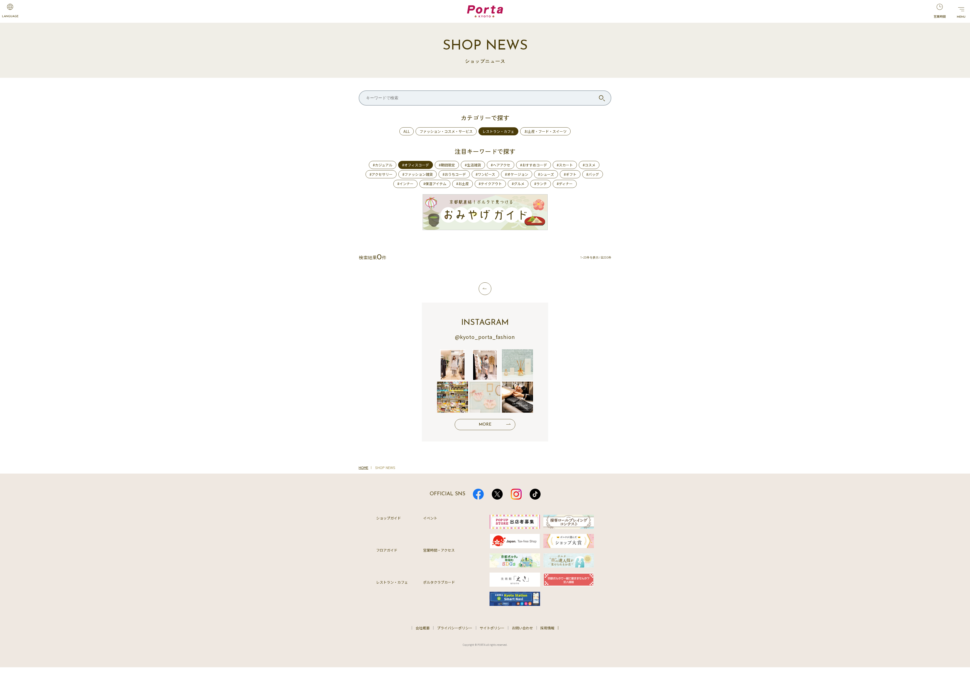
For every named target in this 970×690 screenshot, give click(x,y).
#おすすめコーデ (533, 164)
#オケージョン (516, 174)
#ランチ (540, 183)
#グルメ (518, 183)
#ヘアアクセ (500, 164)
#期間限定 (447, 164)
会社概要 (423, 628)
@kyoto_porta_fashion (485, 336)
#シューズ (546, 174)
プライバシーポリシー (454, 628)
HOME (363, 467)
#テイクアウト (490, 183)
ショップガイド (388, 518)
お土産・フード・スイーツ (545, 131)
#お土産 (462, 183)
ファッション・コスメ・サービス (446, 131)
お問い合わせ (522, 628)
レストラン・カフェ (498, 131)
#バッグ (592, 174)
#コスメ (589, 164)
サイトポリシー (492, 628)
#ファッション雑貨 (417, 174)
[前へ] (485, 288)
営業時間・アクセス (439, 550)
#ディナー (565, 183)
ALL (406, 131)
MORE (485, 425)
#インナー (405, 183)
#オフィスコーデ (415, 164)
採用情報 (547, 628)
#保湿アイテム (434, 183)
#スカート (565, 164)
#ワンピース (485, 174)
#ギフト (570, 174)
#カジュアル (382, 164)
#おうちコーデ (454, 174)
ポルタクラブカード (439, 582)
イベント (430, 518)
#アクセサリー (381, 174)
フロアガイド (386, 550)
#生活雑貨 (473, 164)
